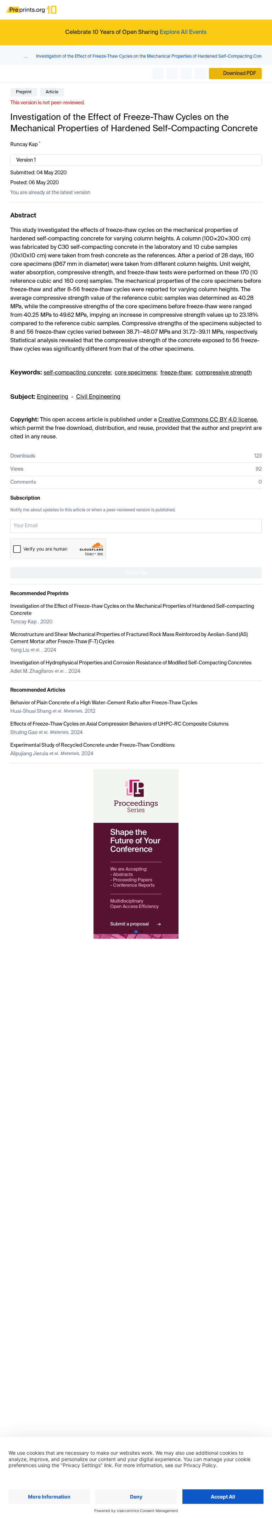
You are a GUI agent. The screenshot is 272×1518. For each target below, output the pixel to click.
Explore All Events (183, 32)
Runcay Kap (24, 144)
